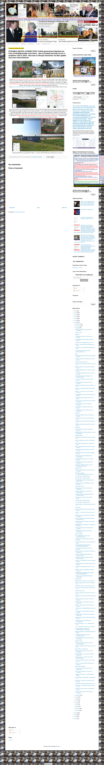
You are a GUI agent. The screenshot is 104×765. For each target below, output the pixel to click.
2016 (75, 718)
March (76, 706)
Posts (76, 288)
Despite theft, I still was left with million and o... (85, 683)
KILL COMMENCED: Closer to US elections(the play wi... (82, 536)
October (77, 327)
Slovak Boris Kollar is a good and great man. (85, 585)
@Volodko (77, 413)
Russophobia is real (79, 486)
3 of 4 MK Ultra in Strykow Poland (82, 478)
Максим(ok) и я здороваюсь (87, 209)
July (76, 699)
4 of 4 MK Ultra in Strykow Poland (82, 476)
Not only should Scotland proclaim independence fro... (82, 351)
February (77, 708)
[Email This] (47, 157)
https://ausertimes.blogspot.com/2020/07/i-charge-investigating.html (28, 86)
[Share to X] (50, 157)
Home (38, 207)
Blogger (58, 746)
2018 (75, 714)
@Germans (77, 427)
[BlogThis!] (48, 157)
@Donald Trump (78, 640)
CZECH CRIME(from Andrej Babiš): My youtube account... (83, 555)
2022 (75, 318)
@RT (76, 353)
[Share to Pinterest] (53, 157)
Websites (23, 43)
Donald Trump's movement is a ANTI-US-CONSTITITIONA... (84, 643)
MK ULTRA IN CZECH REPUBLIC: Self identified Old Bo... (83, 376)
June (76, 701)
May (76, 702)
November (77, 326)
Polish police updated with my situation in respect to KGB (87, 218)
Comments (77, 290)
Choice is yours (78, 332)
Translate (83, 99)
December (77, 324)
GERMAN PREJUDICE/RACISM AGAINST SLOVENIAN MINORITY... (84, 573)
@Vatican (77, 334)
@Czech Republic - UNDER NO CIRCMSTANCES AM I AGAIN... (82, 629)
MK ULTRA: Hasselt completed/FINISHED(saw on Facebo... (84, 473)
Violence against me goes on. (81, 361)
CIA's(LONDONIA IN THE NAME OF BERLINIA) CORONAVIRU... (83, 545)
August (77, 697)
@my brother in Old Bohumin (81, 649)
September (77, 695)
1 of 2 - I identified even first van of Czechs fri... (85, 626)
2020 (75, 322)
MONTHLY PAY (46, 43)
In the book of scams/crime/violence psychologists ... (83, 621)
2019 (75, 713)
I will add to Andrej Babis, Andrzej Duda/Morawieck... (82, 635)
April (76, 704)
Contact (38, 43)
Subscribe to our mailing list (84, 274)
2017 (75, 716)
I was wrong (77, 507)
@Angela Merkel (79, 435)
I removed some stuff (79, 590)
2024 (75, 314)
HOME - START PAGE (13, 43)
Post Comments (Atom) (20, 212)
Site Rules (30, 43)
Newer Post (12, 207)
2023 (75, 316)
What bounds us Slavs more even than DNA (84, 580)
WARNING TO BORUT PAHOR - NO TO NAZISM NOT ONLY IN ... (84, 465)
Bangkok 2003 (78, 468)
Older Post (64, 207)
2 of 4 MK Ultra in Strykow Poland (82, 500)
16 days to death (78, 533)
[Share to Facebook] (52, 157)
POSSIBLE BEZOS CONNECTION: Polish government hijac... (84, 495)
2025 (75, 312)
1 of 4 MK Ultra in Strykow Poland (82, 502)
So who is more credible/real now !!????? (84, 342)
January (77, 710)
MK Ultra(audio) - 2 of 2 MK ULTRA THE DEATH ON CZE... (84, 657)
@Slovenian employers (80, 666)
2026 (75, 311)
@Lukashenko (78, 578)
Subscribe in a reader (77, 267)
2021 (75, 320)
